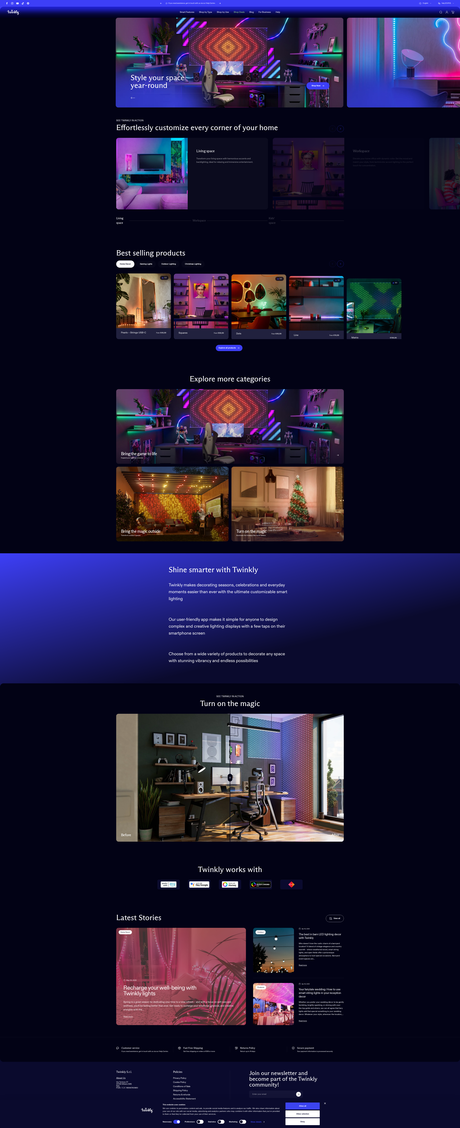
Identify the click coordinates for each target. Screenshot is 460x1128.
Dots (238, 333)
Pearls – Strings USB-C (133, 333)
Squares (183, 333)
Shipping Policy (180, 1091)
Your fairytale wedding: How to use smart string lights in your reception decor (320, 993)
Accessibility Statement (184, 1099)
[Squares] (201, 300)
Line (296, 333)
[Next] (220, 3)
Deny (302, 1122)
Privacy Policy (179, 1078)
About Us (121, 1078)
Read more (128, 1017)
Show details (256, 1122)
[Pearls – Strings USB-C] (143, 300)
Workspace (199, 221)
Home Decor (125, 932)
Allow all (302, 1106)
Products (260, 987)
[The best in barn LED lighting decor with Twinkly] (273, 950)
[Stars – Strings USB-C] (431, 300)
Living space (120, 220)
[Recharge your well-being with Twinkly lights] (181, 976)
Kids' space (272, 220)
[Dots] (258, 300)
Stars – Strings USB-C (421, 333)
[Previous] (161, 3)
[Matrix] (374, 300)
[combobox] (425, 3)
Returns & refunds (181, 1095)
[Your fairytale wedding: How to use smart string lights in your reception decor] (273, 1004)
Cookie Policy (179, 1082)
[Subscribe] (298, 1094)
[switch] (200, 1122)
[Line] (316, 300)
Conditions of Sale (181, 1086)
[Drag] (230, 778)
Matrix (354, 333)
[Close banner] (325, 1103)
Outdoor (260, 932)
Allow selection (302, 1114)
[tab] (125, 264)
